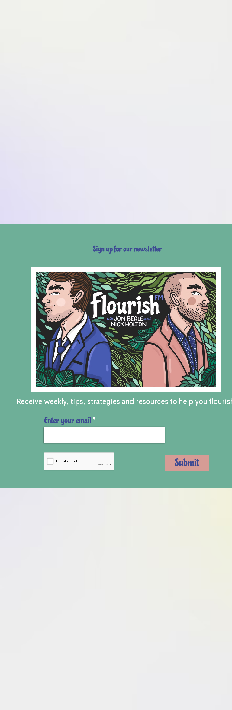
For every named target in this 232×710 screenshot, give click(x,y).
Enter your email (67, 420)
